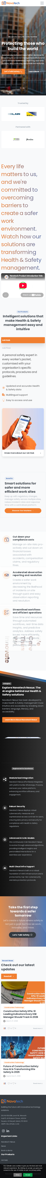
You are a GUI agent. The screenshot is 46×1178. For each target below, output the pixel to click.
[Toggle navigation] (42, 3)
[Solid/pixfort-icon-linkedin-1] (8, 1130)
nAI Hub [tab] (6, 340)
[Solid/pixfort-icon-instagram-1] (3, 1130)
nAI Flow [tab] (6, 348)
